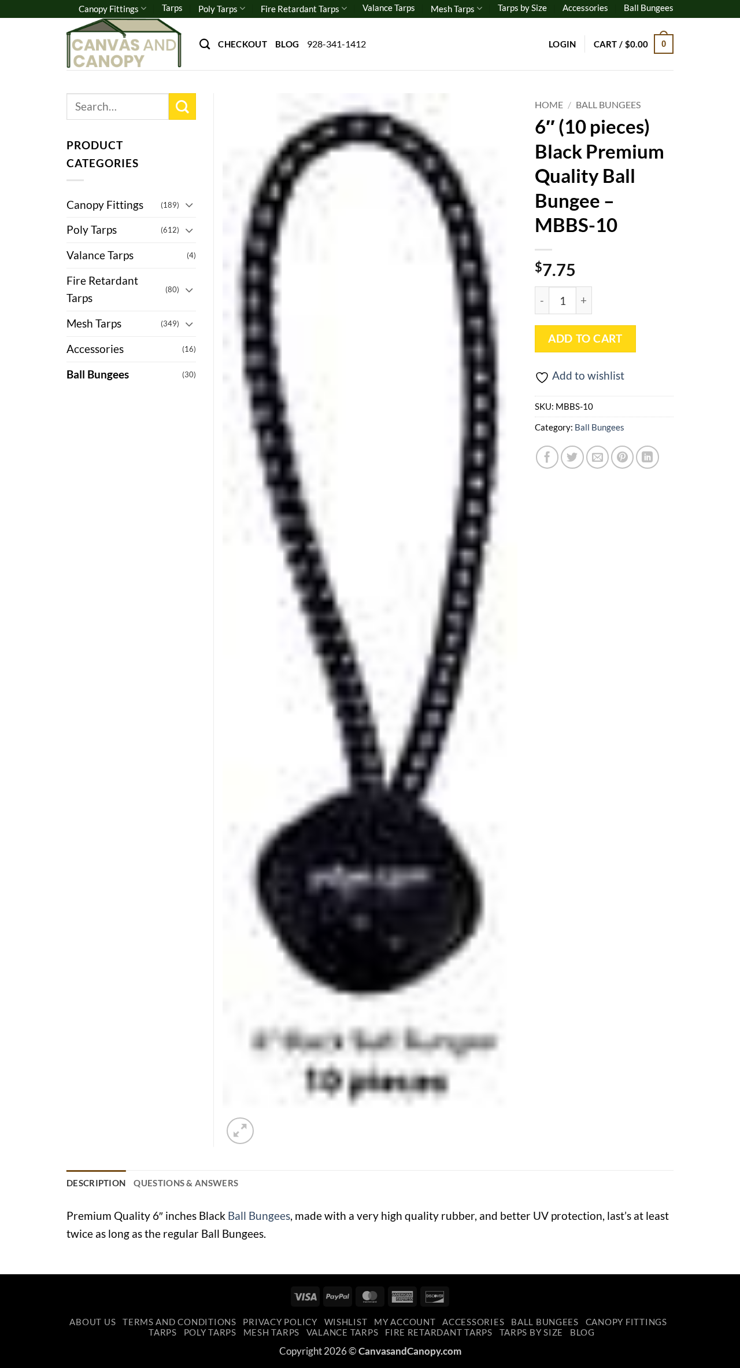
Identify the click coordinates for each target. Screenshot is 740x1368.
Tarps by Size (522, 7)
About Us (92, 1322)
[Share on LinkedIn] (647, 457)
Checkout (242, 44)
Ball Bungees (649, 7)
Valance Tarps (388, 7)
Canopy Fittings (109, 8)
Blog (287, 44)
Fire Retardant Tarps (300, 8)
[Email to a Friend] (597, 457)
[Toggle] (189, 204)
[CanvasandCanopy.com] (124, 44)
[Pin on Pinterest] (622, 457)
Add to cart (585, 338)
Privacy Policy (280, 1322)
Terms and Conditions (179, 1322)
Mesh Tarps (453, 8)
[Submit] (182, 106)
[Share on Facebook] (547, 457)
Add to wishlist (588, 375)
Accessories (585, 7)
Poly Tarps (218, 8)
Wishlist (346, 1322)
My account (404, 1322)
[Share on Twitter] (572, 457)
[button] (562, 44)
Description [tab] (95, 1183)
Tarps (172, 7)
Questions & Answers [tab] (186, 1183)
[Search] (204, 44)
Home (549, 104)
